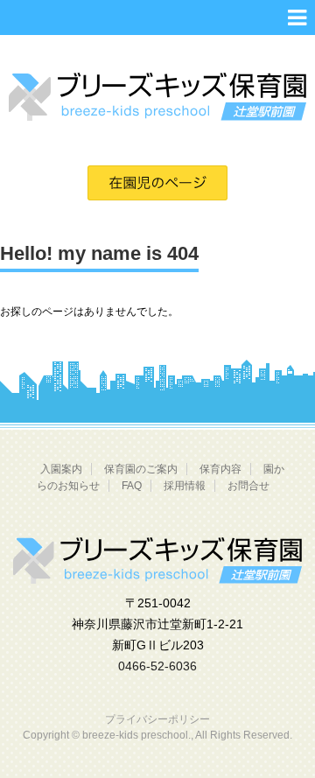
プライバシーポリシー (157, 719)
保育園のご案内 (141, 469)
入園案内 (61, 469)
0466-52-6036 (157, 666)
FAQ (132, 486)
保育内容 (221, 469)
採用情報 (185, 486)
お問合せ (249, 486)
